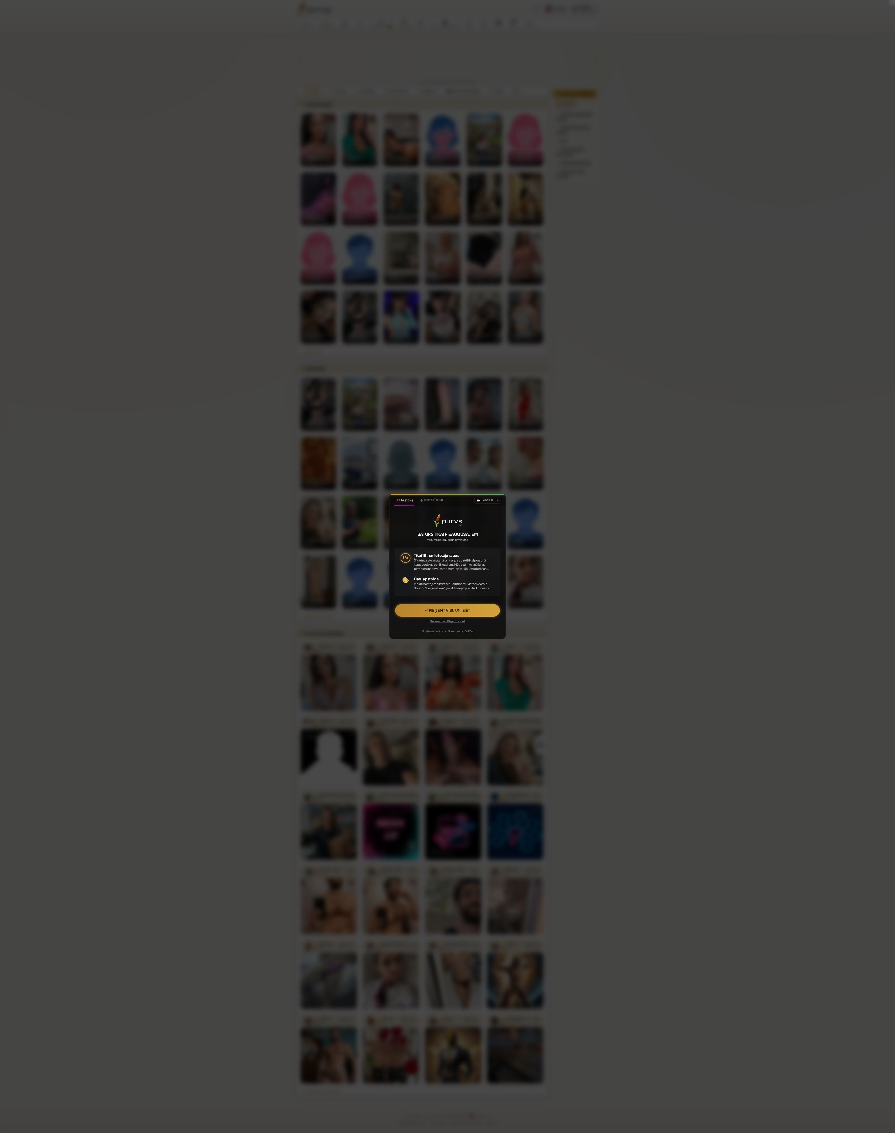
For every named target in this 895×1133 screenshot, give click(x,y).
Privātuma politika (433, 631)
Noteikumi (454, 631)
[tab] (404, 500)
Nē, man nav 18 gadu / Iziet (447, 621)
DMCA (469, 631)
